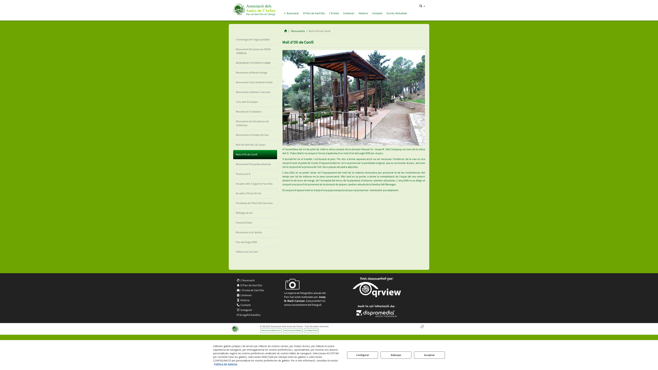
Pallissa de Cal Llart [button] (247, 252)
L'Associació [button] (247, 280)
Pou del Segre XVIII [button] (246, 242)
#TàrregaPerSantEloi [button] (248, 315)
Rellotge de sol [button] (244, 213)
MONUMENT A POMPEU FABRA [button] (253, 63)
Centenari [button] (246, 295)
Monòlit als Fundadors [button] (249, 111)
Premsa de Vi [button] (243, 174)
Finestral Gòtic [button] (244, 222)
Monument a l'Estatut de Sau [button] (252, 135)
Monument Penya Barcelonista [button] (253, 164)
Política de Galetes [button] (225, 364)
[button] (253, 9)
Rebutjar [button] (396, 355)
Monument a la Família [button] (249, 232)
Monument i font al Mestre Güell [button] (254, 82)
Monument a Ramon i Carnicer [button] (253, 92)
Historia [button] (244, 300)
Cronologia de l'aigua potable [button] (253, 39)
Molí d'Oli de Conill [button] (246, 154)
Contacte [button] (245, 305)
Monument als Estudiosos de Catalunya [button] (252, 123)
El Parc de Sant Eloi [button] (251, 285)
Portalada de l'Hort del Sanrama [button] (254, 203)
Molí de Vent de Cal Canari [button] (250, 144)
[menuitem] (422, 6)
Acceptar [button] (429, 355)
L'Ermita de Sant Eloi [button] (252, 290)
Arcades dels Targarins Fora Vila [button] (254, 184)
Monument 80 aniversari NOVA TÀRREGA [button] (253, 51)
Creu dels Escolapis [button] (247, 102)
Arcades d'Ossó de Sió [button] (248, 193)
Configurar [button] (362, 355)
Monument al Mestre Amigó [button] (251, 72)
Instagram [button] (246, 310)
